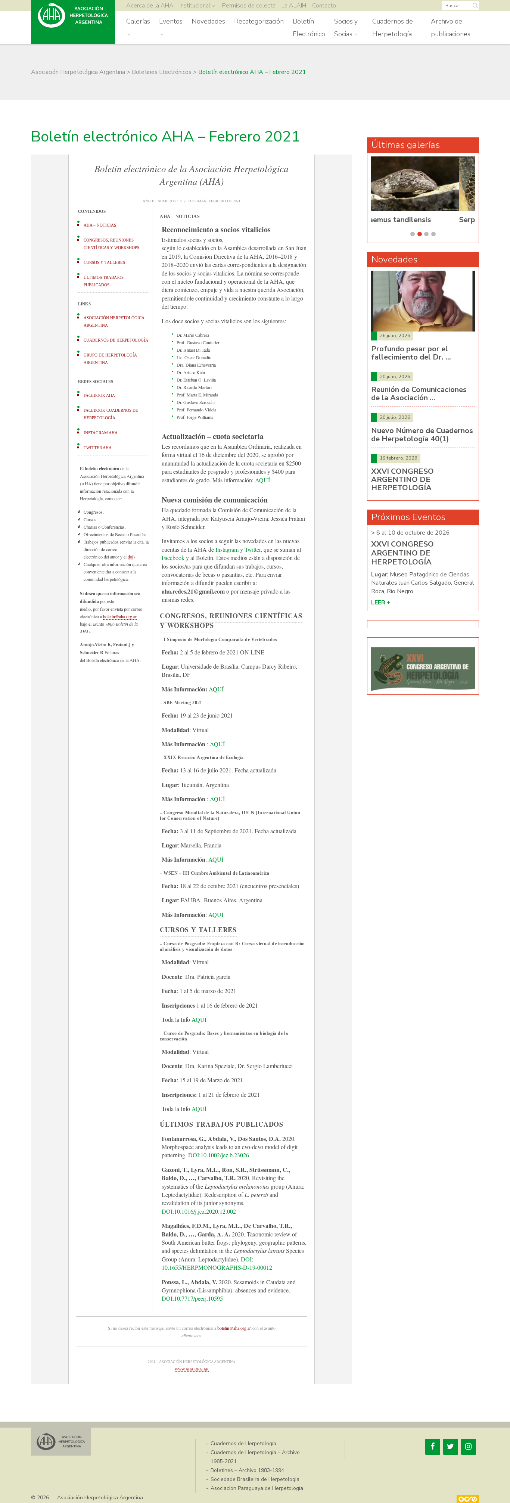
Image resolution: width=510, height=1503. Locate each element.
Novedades (208, 21)
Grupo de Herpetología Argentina (110, 359)
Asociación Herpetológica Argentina (114, 321)
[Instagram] (468, 1447)
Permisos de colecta (249, 5)
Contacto (324, 5)
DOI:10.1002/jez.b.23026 (218, 1155)
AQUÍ (262, 480)
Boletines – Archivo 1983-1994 (247, 1470)
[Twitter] (450, 1447)
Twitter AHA (98, 447)
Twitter (253, 549)
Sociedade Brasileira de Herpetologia (255, 1479)
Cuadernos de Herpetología (392, 27)
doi (130, 557)
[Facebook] (432, 1447)
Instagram (227, 549)
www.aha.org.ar (192, 1369)
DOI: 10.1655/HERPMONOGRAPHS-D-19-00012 (217, 1263)
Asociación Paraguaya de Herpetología (257, 1488)
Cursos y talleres (104, 262)
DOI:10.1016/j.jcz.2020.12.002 (199, 1211)
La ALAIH (294, 5)
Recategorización (259, 21)
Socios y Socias (346, 27)
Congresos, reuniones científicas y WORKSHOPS (111, 244)
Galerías (138, 21)
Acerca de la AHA (150, 5)
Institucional (195, 5)
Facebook (173, 557)
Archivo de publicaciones (450, 27)
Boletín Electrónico (309, 27)
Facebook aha (99, 395)
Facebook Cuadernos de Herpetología (111, 414)
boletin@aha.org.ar (120, 616)
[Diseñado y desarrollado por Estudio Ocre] (468, 1499)
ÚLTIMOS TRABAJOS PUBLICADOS (104, 281)
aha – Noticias (100, 225)
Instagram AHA (101, 432)
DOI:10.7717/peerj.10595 (192, 1298)
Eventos (171, 21)
